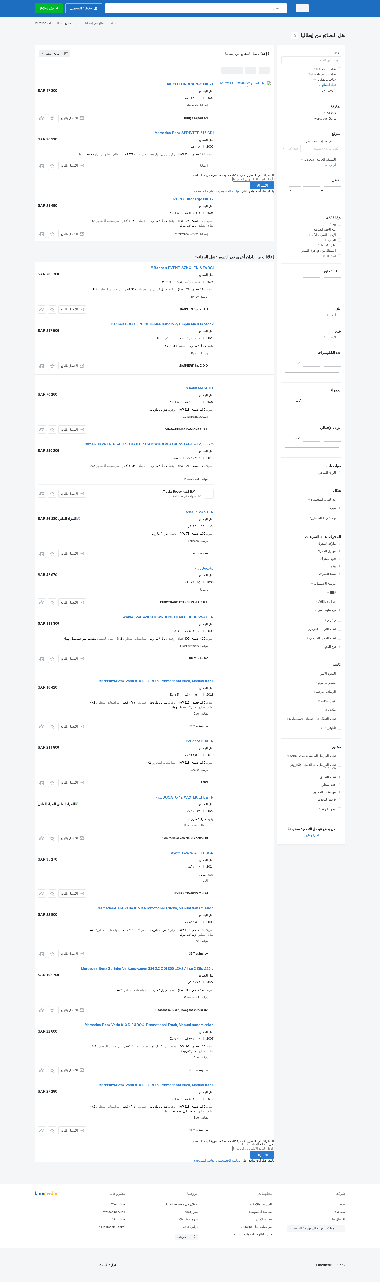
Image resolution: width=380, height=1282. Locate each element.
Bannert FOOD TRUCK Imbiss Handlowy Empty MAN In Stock (162, 324)
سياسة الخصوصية (229, 191)
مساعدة (340, 1212)
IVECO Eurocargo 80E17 (193, 199)
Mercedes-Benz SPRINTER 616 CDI (184, 133)
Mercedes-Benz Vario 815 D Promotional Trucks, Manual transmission (156, 908)
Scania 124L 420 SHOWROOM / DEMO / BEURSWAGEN (168, 617)
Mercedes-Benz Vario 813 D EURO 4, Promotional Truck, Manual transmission (149, 1025)
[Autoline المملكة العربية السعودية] (329, 8)
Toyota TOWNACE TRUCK (191, 853)
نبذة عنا (340, 1204)
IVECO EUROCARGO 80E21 (190, 84)
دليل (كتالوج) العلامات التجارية (253, 1234)
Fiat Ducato (204, 568)
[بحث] (282, 8)
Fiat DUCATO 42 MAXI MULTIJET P (184, 797)
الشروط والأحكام (261, 1204)
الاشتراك (262, 185)
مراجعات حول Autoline (256, 1226)
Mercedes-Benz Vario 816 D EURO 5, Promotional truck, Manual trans (156, 681)
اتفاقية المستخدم (204, 191)
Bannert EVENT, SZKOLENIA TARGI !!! (182, 268)
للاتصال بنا (338, 1219)
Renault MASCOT (199, 388)
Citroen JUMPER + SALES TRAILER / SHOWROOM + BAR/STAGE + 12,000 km (149, 444)
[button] (52, 118)
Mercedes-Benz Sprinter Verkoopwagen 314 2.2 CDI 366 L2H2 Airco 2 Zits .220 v (147, 968)
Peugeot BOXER (200, 741)
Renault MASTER (199, 512)
